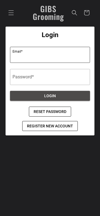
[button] (11, 13)
